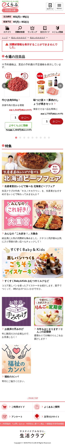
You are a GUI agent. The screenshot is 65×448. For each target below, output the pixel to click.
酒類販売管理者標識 (55, 424)
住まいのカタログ (18, 38)
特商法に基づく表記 (35, 424)
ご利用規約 (6, 424)
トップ (5, 38)
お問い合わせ (19, 424)
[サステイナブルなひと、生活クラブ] (32, 436)
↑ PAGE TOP (32, 398)
